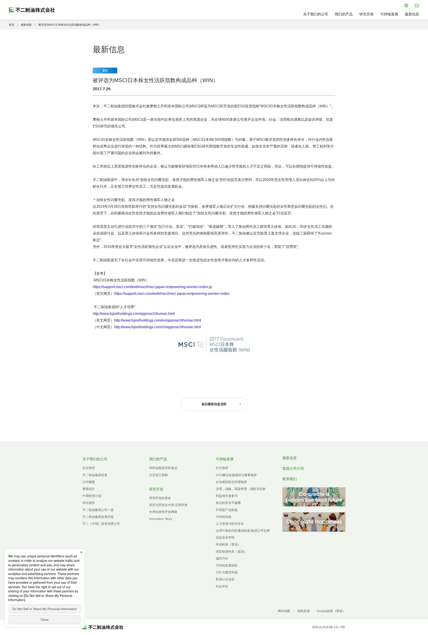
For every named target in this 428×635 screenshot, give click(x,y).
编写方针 (222, 558)
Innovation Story (160, 519)
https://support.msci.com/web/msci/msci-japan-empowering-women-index (171, 293)
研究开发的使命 (160, 498)
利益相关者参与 (227, 496)
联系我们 (289, 479)
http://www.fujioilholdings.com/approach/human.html (134, 313)
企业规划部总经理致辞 (231, 482)
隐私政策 (303, 611)
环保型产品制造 (227, 510)
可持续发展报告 (227, 565)
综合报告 (88, 502)
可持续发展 (389, 14)
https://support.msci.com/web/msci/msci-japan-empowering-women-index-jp (152, 287)
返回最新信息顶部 (214, 404)
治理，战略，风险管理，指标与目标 (241, 489)
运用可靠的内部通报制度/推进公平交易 (243, 530)
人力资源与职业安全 (230, 523)
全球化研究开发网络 (163, 512)
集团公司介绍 (293, 468)
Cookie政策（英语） (331, 611)
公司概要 (88, 482)
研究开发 (366, 14)
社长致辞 (88, 468)
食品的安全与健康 (228, 502)
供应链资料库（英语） (231, 551)
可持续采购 (223, 517)
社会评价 (222, 586)
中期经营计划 (91, 496)
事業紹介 (88, 489)
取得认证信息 (225, 579)
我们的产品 (344, 14)
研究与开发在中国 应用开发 (168, 505)
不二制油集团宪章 (94, 475)
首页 (11, 24)
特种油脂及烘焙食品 (163, 468)
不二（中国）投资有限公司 (101, 523)
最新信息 (412, 14)
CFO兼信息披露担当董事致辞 (236, 475)
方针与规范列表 (227, 572)
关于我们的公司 (315, 14)
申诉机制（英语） (228, 544)
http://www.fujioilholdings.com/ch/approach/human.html (157, 327)
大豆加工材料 (158, 475)
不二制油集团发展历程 (98, 517)
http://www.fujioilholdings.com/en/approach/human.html (157, 320)
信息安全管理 (225, 537)
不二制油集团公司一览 (98, 510)
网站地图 (284, 611)
